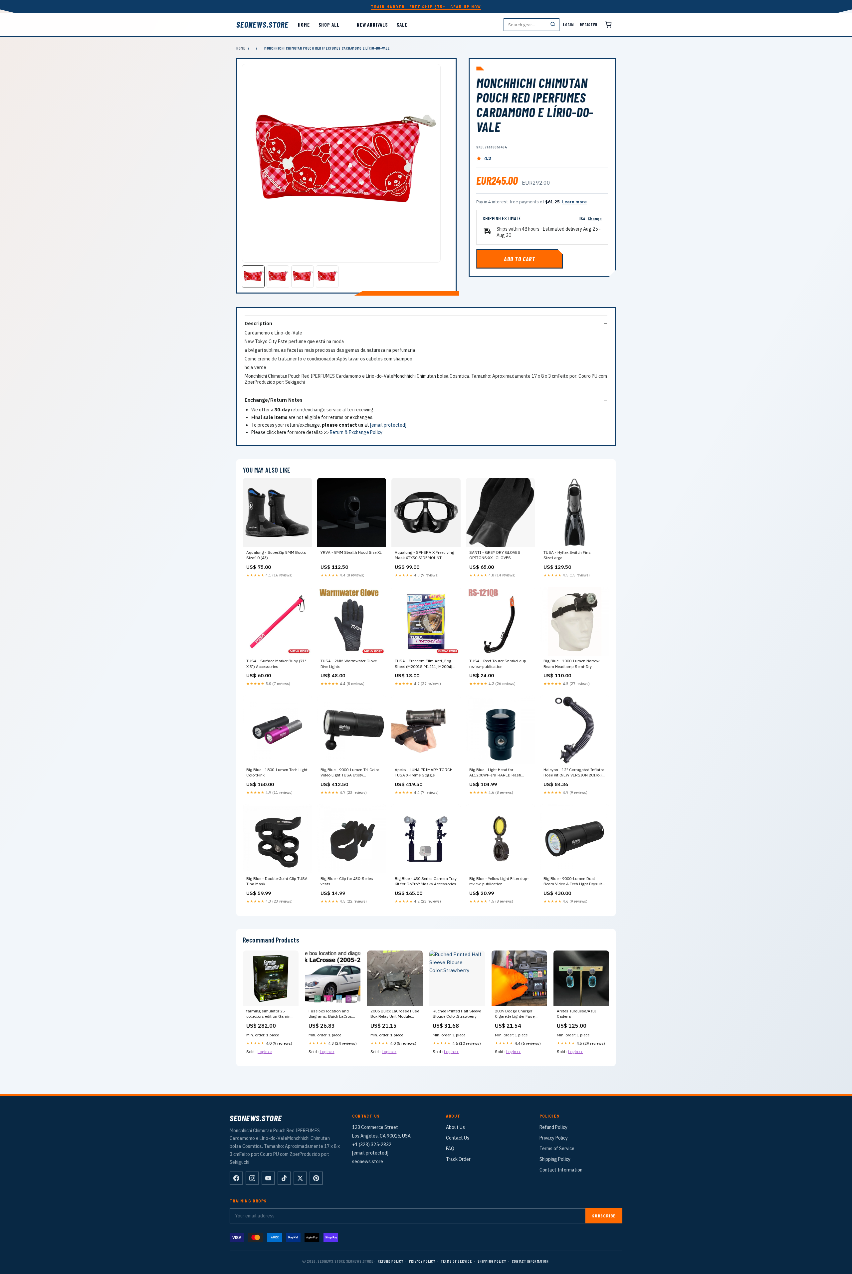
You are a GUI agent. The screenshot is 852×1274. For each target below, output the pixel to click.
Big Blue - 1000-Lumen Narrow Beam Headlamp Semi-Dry (571, 663)
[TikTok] (284, 1178)
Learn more (574, 202)
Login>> (265, 1051)
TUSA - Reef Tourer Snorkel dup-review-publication (498, 663)
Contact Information (560, 1170)
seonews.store (262, 25)
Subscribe (604, 1215)
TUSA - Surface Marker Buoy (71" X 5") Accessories (276, 663)
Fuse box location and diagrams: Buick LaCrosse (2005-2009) (332, 1014)
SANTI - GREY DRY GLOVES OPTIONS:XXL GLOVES (494, 555)
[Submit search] (553, 25)
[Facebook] (236, 1178)
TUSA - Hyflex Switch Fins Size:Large (567, 555)
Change (595, 218)
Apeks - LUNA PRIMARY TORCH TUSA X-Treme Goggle (424, 772)
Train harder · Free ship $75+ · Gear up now (426, 6)
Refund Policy (553, 1127)
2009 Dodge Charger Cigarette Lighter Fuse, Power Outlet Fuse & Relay (518, 1014)
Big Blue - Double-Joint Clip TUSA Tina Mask (277, 881)
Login (568, 24)
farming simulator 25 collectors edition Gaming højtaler (269, 1014)
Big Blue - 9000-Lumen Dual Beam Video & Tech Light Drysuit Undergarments (572, 881)
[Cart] (608, 24)
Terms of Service (556, 1149)
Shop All (329, 25)
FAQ (450, 1149)
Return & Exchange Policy (356, 432)
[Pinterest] (316, 1178)
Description (258, 323)
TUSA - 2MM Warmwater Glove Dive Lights (348, 663)
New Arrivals (372, 25)
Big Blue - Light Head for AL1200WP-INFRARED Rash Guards (495, 772)
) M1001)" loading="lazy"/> (574, 730)
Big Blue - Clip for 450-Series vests (346, 881)
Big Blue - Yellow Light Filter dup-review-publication (499, 881)
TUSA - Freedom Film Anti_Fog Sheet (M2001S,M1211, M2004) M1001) (423, 664)
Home (304, 25)
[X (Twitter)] (300, 1178)
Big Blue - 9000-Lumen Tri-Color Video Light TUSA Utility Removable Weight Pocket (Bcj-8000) (349, 772)
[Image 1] (253, 276)
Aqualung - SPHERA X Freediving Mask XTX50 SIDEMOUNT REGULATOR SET (424, 555)
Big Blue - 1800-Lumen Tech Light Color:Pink (277, 772)
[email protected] (388, 425)
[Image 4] (327, 276)
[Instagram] (252, 1178)
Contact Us (457, 1138)
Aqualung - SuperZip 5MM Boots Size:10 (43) (276, 555)
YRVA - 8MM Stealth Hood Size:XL (351, 552)
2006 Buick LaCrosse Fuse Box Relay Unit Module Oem (394, 1014)
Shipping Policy (554, 1159)
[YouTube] (268, 1178)
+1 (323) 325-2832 (371, 1145)
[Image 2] (278, 276)
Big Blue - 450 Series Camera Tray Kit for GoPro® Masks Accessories (426, 881)
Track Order (458, 1159)
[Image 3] (302, 276)
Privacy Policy (553, 1138)
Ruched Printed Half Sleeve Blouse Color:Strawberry (457, 1013)
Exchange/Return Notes (274, 400)
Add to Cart (519, 259)
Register (589, 24)
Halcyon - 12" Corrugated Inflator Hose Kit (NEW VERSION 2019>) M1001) (573, 772)
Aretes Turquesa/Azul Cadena (576, 1013)
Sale (402, 25)
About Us (455, 1127)
